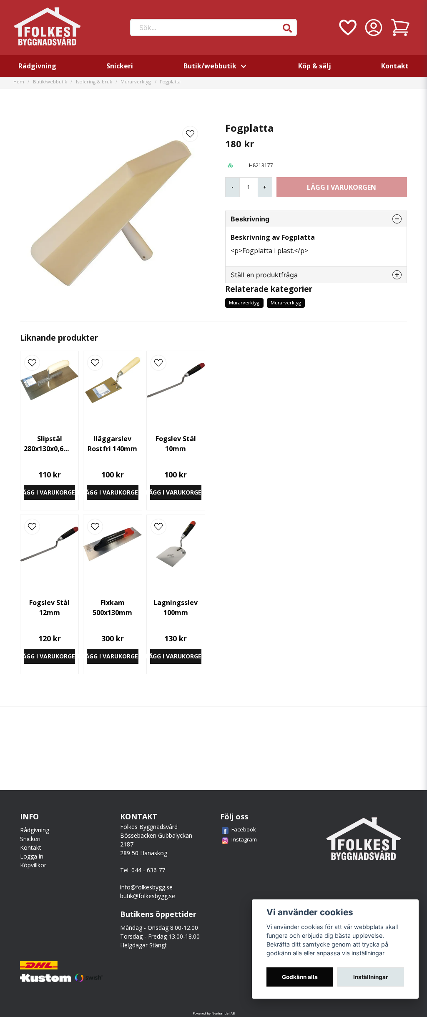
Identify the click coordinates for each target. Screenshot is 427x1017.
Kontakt (395, 65)
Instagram (244, 839)
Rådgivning (37, 65)
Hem (18, 81)
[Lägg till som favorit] (347, 27)
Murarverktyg (136, 81)
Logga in (31, 856)
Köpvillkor (33, 865)
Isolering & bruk (94, 81)
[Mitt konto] (373, 27)
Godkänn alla (300, 977)
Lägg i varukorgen (49, 492)
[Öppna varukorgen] (400, 27)
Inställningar (370, 977)
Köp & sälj (314, 65)
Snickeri (119, 65)
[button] (287, 28)
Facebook (243, 829)
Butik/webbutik (209, 65)
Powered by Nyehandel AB (214, 1013)
